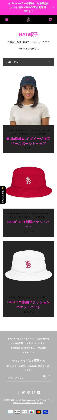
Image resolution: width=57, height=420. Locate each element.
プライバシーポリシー (36, 343)
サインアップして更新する (28, 360)
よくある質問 (17, 343)
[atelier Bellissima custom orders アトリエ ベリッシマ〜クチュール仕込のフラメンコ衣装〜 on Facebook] (18, 392)
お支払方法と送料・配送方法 (21, 339)
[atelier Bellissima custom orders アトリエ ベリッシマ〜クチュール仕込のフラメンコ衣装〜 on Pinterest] (28, 392)
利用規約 (42, 348)
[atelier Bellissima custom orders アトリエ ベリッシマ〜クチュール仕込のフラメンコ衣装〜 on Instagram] (33, 392)
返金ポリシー (29, 352)
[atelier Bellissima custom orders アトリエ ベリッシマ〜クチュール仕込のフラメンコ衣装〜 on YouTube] (38, 392)
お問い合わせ (43, 339)
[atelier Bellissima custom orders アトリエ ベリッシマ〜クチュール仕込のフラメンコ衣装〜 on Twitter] (23, 392)
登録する (45, 377)
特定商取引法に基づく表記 (23, 348)
